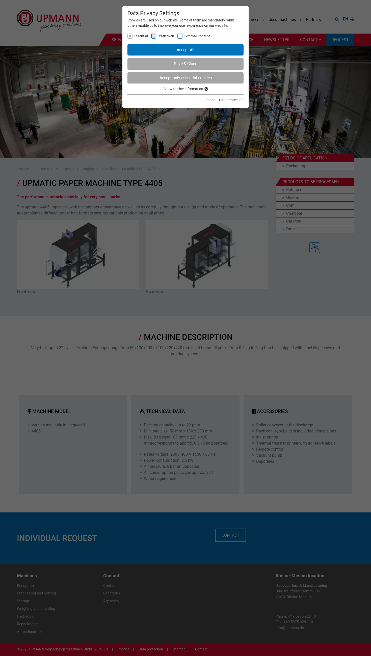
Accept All (185, 49)
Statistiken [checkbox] (165, 36)
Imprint (211, 100)
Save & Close (185, 63)
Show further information (184, 89)
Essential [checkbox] (141, 36)
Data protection (231, 100)
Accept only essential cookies (186, 77)
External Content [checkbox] (197, 36)
